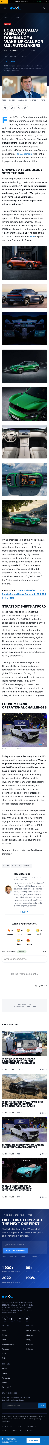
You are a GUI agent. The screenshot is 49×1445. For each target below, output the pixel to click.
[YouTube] (19, 1319)
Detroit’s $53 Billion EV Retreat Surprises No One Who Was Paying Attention (23, 1146)
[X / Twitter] (5, 1319)
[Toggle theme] (44, 8)
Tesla (4, 1331)
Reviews (29, 1344)
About (4, 1369)
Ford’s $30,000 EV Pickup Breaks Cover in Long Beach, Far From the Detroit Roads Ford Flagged (18, 1061)
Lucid (4, 1353)
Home (6, 18)
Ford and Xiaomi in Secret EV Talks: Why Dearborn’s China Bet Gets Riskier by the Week (17, 1188)
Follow (24, 912)
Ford (17, 18)
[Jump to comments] (25, 108)
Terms (15, 1431)
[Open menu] (5, 8)
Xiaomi (27, 866)
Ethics (4, 1383)
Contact (5, 1373)
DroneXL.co (36, 900)
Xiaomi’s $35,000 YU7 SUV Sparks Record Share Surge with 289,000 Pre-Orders (24, 594)
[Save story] (5, 108)
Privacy (6, 1431)
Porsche (5, 1349)
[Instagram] (27, 1319)
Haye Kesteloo (22, 874)
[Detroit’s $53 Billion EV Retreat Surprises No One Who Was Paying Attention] (24, 1129)
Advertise (6, 1378)
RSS (32, 1431)
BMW (4, 1340)
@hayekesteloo (29, 906)
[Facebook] (12, 1319)
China (6, 866)
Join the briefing (15, 1251)
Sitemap (24, 1431)
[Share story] (12, 108)
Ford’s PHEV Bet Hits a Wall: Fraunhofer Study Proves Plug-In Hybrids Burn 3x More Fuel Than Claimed (22, 1104)
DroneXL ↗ (6, 1387)
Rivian (4, 1335)
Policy (28, 1340)
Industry (29, 1349)
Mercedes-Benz (8, 1344)
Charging (29, 1335)
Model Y (16, 866)
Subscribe (33, 1440)
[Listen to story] (18, 108)
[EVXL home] (15, 8)
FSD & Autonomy (33, 1331)
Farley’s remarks (24, 154)
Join (42, 1405)
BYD (3, 1358)
